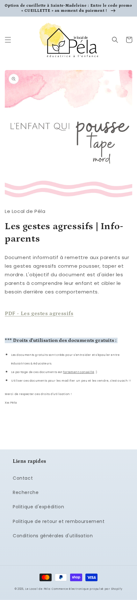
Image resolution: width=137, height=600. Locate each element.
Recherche (26, 492)
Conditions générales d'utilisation (53, 536)
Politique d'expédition (38, 507)
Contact (23, 478)
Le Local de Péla (37, 589)
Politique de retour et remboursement (59, 521)
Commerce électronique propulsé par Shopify (87, 589)
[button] (8, 40)
